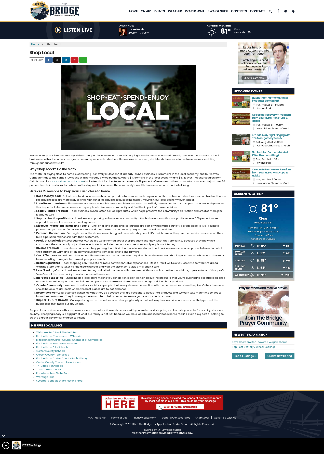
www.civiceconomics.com (67, 181)
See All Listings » (245, 356)
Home (133, 11)
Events (159, 11)
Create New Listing (279, 356)
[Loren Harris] (127, 32)
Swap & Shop (218, 11)
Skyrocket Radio (171, 430)
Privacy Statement (144, 417)
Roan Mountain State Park (52, 373)
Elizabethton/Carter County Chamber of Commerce (69, 340)
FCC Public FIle (97, 417)
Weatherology (183, 433)
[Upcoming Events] (241, 103)
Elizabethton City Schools (52, 347)
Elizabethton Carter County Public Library (61, 358)
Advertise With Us (225, 417)
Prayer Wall (195, 11)
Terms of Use (119, 417)
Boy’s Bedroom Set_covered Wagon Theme (260, 342)
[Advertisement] (263, 63)
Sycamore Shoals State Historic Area (59, 380)
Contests (239, 11)
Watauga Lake (45, 377)
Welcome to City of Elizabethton (56, 332)
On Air (146, 11)
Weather (175, 11)
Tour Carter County (48, 369)
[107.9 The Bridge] (57, 10)
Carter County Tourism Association (58, 362)
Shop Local (202, 417)
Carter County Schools (50, 351)
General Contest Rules (176, 417)
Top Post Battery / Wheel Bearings (253, 347)
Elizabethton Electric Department (57, 343)
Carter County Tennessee (52, 354)
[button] (270, 11)
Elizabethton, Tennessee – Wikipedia (59, 336)
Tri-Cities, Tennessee (49, 366)
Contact (257, 11)
